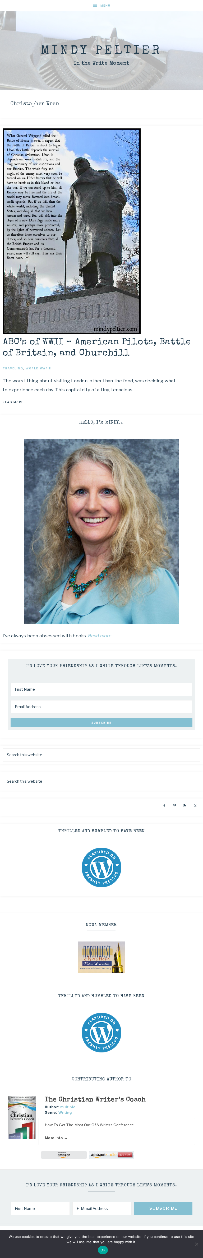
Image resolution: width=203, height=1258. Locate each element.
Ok (102, 1250)
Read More (13, 402)
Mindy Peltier (101, 51)
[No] (196, 1244)
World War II (39, 368)
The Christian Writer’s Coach (95, 1100)
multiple (67, 1107)
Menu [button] (105, 5)
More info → (56, 1138)
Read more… (101, 635)
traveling (13, 368)
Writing (65, 1112)
